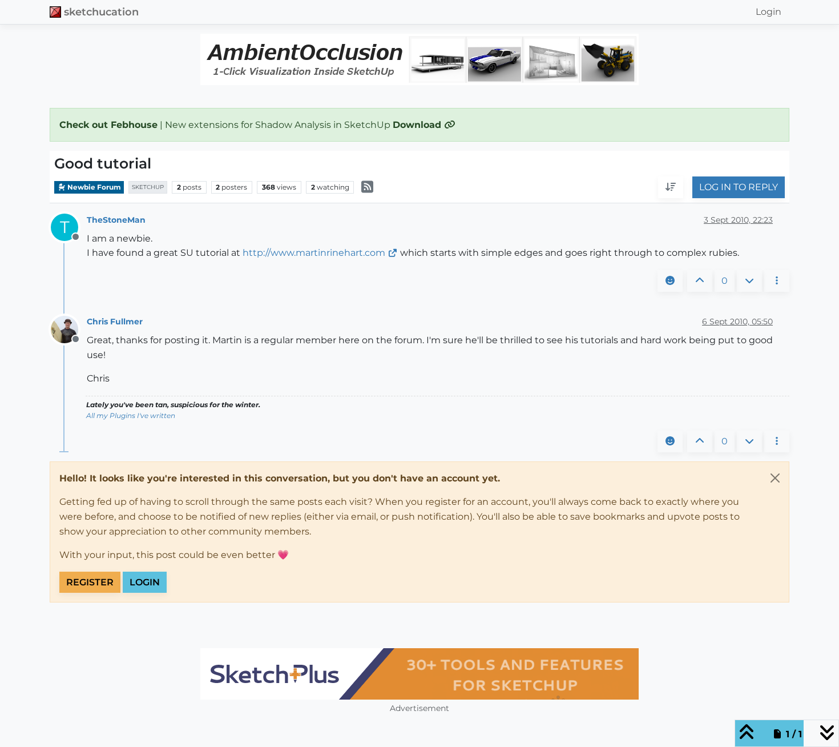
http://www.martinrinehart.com (314, 252)
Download (418, 124)
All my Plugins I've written (130, 415)
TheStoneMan (116, 220)
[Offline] (69, 328)
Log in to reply (738, 187)
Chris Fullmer (115, 321)
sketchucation (101, 12)
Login (145, 582)
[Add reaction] (670, 281)
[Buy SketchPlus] (419, 674)
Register (90, 582)
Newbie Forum (93, 187)
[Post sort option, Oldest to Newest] (670, 188)
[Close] (775, 478)
